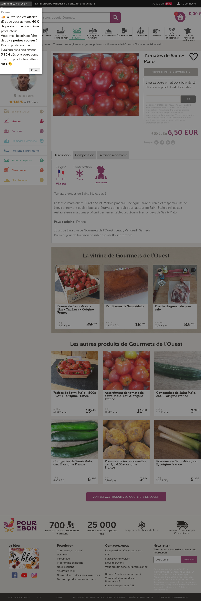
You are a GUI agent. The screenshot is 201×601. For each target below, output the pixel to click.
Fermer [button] (34, 70)
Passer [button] (5, 12)
